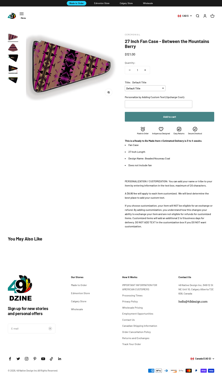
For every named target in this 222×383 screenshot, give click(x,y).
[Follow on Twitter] (18, 359)
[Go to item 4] (13, 70)
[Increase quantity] (145, 70)
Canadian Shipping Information (139, 325)
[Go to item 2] (13, 48)
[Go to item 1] (13, 37)
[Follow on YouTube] (43, 359)
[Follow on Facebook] (10, 359)
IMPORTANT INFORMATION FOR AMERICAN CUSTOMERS (139, 287)
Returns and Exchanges (135, 338)
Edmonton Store (101, 3)
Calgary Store (126, 3)
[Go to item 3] (13, 58)
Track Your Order (131, 344)
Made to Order (76, 3)
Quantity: (130, 62)
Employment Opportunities (137, 313)
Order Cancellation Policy (136, 331)
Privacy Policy (130, 301)
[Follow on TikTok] (51, 359)
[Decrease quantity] (129, 70)
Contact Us (128, 319)
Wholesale (148, 3)
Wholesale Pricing (132, 307)
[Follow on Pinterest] (35, 359)
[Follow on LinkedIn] (60, 359)
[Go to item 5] (13, 80)
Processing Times (132, 295)
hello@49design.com (192, 301)
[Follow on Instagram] (26, 359)
